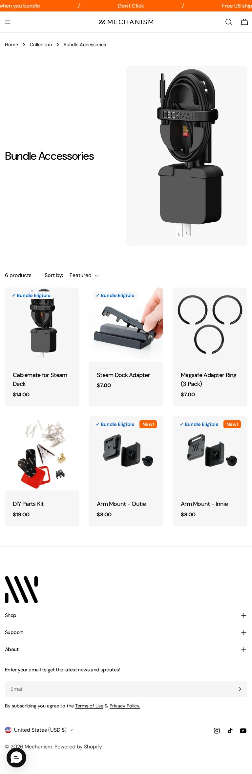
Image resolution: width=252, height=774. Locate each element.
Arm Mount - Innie (204, 504)
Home (11, 45)
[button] (16, 757)
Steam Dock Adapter (123, 375)
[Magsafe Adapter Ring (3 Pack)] (210, 325)
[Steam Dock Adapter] (126, 325)
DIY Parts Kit (28, 504)
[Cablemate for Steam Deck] (42, 325)
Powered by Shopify (78, 746)
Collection (41, 45)
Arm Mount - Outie (121, 504)
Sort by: (54, 275)
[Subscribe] (239, 689)
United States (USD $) (40, 729)
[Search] (228, 22)
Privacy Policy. (125, 706)
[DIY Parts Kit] (42, 453)
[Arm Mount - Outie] (126, 453)
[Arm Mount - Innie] (210, 453)
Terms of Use (89, 706)
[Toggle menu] (7, 22)
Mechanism (38, 746)
